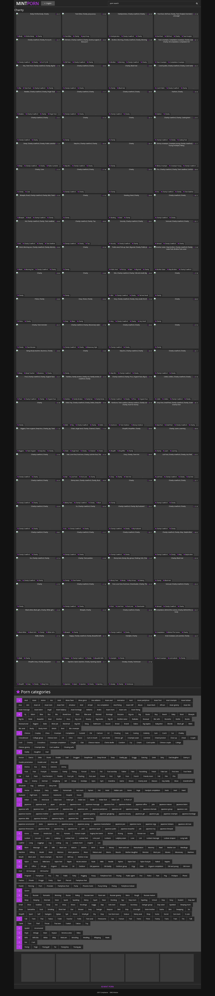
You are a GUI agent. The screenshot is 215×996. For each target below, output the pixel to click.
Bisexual (146, 719)
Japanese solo (83, 809)
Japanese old (116, 809)
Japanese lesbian (125, 804)
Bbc (56, 714)
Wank (107, 937)
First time (175, 771)
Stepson (110, 909)
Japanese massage (92, 804)
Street (75, 914)
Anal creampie (161, 658)
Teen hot (128, 477)
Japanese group (166, 809)
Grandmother (188, 781)
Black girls (32, 632)
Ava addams (95, 700)
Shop (148, 914)
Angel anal (75, 451)
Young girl (45, 947)
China (47, 733)
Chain (66, 451)
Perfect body (29, 36)
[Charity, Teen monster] (38, 336)
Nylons (120, 862)
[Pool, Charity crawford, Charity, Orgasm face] (38, 388)
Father (123, 771)
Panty (50, 880)
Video (79, 933)
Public (65, 876)
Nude (93, 862)
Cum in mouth (92, 738)
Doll (67, 757)
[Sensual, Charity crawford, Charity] (176, 232)
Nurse (35, 862)
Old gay (43, 866)
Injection (67, 684)
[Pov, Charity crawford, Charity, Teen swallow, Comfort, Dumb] (176, 180)
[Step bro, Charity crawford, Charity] (84, 154)
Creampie (57, 733)
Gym (101, 781)
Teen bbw (67, 36)
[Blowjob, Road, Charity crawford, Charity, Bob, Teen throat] (38, 206)
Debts (101, 425)
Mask (51, 852)
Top (88, 244)
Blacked (98, 714)
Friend (102, 776)
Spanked (172, 905)
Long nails (184, 838)
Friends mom (148, 776)
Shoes (73, 905)
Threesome (102, 919)
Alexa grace (82, 700)
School (154, 900)
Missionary (179, 852)
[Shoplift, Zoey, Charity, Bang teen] (38, 673)
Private (31, 880)
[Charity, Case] (38, 180)
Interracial (45, 800)
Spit (67, 914)
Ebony (44, 767)
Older (142, 866)
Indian (27, 800)
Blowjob (21, 218)
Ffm (174, 776)
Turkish (68, 923)
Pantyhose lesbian (127, 886)
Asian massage (24, 710)
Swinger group (147, 905)
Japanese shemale (149, 809)
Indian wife (115, 800)
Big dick (77, 724)
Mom (26, 847)
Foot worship (112, 771)
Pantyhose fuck (106, 876)
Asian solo (123, 710)
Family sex (89, 399)
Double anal (42, 762)
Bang (20, 373)
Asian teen (48, 705)
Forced (83, 771)
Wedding (86, 937)
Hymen (90, 790)
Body (20, 36)
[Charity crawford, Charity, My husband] (130, 517)
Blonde (170, 724)
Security (113, 244)
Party (74, 876)
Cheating (117, 733)
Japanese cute (182, 809)
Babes (135, 724)
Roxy (26, 895)
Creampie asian (133, 738)
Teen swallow (188, 192)
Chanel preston (160, 738)
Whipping (97, 937)
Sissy (171, 900)
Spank (66, 900)
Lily (67, 843)
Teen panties (76, 580)
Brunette (168, 719)
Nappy (66, 658)
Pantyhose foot (63, 886)
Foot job (70, 776)
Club (82, 742)
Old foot (169, 36)
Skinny (86, 900)
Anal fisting (117, 705)
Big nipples (147, 724)
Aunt (131, 700)
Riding (77, 895)
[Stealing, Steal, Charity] (130, 206)
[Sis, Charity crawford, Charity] (38, 569)
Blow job (55, 724)
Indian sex (81, 800)
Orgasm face (51, 399)
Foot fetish (187, 771)
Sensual (158, 244)
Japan (53, 804)
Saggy (94, 905)
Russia (68, 895)
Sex (56, 905)
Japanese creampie (170, 814)
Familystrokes (114, 36)
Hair (66, 477)
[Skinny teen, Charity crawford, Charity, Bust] (84, 491)
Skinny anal (138, 914)
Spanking (76, 900)
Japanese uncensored (26, 824)
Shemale (47, 900)
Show (21, 909)
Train (175, 919)
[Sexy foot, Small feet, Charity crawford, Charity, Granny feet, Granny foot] (176, 414)
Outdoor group (121, 866)
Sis (20, 580)
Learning (174, 451)
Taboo (50, 919)
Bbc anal (22, 728)
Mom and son (124, 847)
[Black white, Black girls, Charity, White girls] (38, 621)
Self (39, 914)
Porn (40, 886)
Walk (20, 658)
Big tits (21, 719)
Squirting (144, 900)
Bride (30, 719)
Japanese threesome (26, 829)
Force (93, 771)
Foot (112, 606)
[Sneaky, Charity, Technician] (130, 673)
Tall (26, 919)
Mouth (21, 857)
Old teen (67, 62)
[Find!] (196, 3)
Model (41, 852)
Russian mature (149, 895)
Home (129, 790)
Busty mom (43, 728)
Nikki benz (46, 862)
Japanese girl (140, 814)
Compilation (160, 632)
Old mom (186, 866)
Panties (21, 880)
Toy (86, 923)
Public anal (114, 269)
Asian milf (129, 705)
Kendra (130, 833)
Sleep (26, 900)
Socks (157, 914)
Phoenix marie (88, 886)
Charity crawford (128, 36)
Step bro (67, 166)
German (45, 781)
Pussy (93, 876)
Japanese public (110, 829)
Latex (48, 838)
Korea (27, 833)
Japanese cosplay (132, 809)
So (65, 529)
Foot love (83, 477)
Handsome (57, 795)
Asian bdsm (38, 710)
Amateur (72, 705)
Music (86, 852)
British (54, 728)
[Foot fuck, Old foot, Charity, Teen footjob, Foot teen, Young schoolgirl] (176, 25)
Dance (31, 757)
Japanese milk (73, 814)
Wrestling (75, 937)
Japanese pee (120, 824)
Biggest (21, 451)
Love (132, 838)
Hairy (46, 790)
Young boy (65, 947)
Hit (20, 244)
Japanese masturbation (102, 824)
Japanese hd (72, 829)
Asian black (151, 705)
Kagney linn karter (96, 833)
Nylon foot (132, 862)
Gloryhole (22, 786)
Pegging (84, 876)
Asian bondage (76, 710)
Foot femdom (47, 776)
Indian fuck (103, 800)
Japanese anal (41, 804)
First (111, 776)
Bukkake (135, 719)
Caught (73, 742)
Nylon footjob (145, 862)
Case (28, 192)
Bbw (41, 714)
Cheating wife (69, 747)
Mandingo (184, 847)
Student (180, 900)
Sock (41, 909)
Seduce (126, 914)
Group (74, 781)
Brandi (126, 724)
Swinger (99, 909)
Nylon (27, 862)
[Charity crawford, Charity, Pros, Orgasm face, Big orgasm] (130, 388)
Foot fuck (159, 36)
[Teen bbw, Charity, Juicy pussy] (84, 25)
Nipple (69, 862)
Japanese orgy (151, 824)
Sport (31, 914)
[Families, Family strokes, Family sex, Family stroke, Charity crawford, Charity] (84, 388)
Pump (76, 886)
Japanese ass (52, 824)
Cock (20, 742)
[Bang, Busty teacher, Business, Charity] (38, 362)
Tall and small (143, 295)
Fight (119, 776)
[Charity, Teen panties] (84, 569)
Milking (32, 852)
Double (58, 757)
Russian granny (115, 895)
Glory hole (53, 786)
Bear (50, 719)
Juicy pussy (85, 36)
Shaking (141, 580)
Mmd (93, 847)
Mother (84, 847)
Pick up (123, 269)
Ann (27, 705)
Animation (121, 700)
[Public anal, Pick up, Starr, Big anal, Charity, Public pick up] (130, 258)
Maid (160, 847)
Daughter (37, 752)
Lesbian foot (69, 838)
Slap (102, 905)
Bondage (109, 714)
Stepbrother (189, 554)
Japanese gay (154, 814)
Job (140, 829)
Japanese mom (75, 804)
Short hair (62, 909)
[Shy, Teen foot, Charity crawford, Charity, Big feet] (38, 77)
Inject (75, 684)
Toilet (60, 919)
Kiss (57, 833)
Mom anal (32, 857)
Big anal (138, 269)
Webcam (64, 937)
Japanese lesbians (167, 824)
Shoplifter (122, 451)
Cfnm (71, 738)
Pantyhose (40, 876)
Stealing (113, 218)
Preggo (41, 880)
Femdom (54, 771)
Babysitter (159, 724)
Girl (65, 781)
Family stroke (100, 399)
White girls (51, 632)
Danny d (186, 757)
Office (34, 866)
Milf (45, 847)
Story (64, 905)
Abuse (140, 705)
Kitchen (110, 833)
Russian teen (89, 895)
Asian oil (37, 705)
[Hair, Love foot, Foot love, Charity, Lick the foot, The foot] (84, 465)
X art (33, 942)
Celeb (158, 399)
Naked (157, 862)
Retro (128, 895)
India (35, 800)
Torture (121, 919)
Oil (73, 866)
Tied (130, 919)
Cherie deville (109, 742)
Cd (108, 733)
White (45, 937)
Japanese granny (89, 814)
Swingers (48, 914)
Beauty (88, 719)
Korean (36, 833)
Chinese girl (119, 738)
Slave (104, 900)
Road (29, 218)
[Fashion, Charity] (176, 103)
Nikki (101, 862)
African (162, 705)
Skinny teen (68, 503)
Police (21, 321)
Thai (41, 919)
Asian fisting (135, 710)
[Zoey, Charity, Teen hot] (130, 465)
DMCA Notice (114, 992)
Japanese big (58, 829)
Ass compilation (103, 705)
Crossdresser (23, 738)
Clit (63, 738)
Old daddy (107, 866)
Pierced (68, 880)
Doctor (21, 757)
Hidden (55, 790)
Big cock (78, 719)
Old (26, 866)
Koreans (67, 833)
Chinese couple (165, 742)
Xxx (26, 942)
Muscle (118, 852)
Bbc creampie (74, 728)
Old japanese (94, 866)
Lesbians (107, 838)
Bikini (190, 724)
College (178, 742)
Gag (31, 786)
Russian (35, 895)
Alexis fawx (70, 700)
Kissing (120, 833)
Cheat (184, 738)
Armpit (90, 705)
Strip (126, 909)
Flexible (60, 776)
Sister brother (150, 909)
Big (139, 714)
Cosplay (38, 733)
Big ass (131, 714)
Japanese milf (53, 809)
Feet (34, 771)
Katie (152, 833)
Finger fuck (53, 114)
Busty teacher (30, 373)
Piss (49, 876)
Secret (166, 914)
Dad (46, 752)
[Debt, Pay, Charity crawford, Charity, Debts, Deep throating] (84, 414)
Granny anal (142, 781)
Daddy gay (123, 757)
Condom (122, 742)
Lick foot (159, 477)
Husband (22, 795)
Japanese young (83, 824)
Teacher (69, 919)
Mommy (151, 847)
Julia (153, 804)
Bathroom (97, 724)
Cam (156, 733)
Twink (21, 923)
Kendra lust (48, 833)
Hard (175, 790)
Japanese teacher (25, 814)
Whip (54, 937)
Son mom (176, 914)
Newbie (21, 114)
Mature (73, 847)
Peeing (114, 886)
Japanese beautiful (127, 829)
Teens (139, 919)
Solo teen (111, 905)
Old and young (173, 866)
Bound (107, 724)
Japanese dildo (24, 818)
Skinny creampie (161, 166)
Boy (156, 714)
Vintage (36, 933)
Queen (27, 891)
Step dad (191, 900)
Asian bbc (187, 705)
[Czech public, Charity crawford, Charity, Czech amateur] (176, 77)
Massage (36, 847)
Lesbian (27, 838)
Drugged (76, 757)
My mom (59, 857)
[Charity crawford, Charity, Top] (84, 232)
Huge (138, 790)
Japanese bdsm (181, 804)
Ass (51, 700)
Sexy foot (159, 425)
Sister (57, 900)
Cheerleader (140, 606)
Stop (102, 914)
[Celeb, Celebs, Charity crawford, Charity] (176, 388)
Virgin (26, 933)
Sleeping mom (185, 905)
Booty (123, 580)
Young (27, 947)
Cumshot (147, 738)
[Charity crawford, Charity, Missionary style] (84, 336)
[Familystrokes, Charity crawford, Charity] (130, 25)
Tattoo (78, 923)
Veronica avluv (66, 933)
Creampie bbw (39, 747)
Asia (20, 705)
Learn (166, 451)
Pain (157, 876)
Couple (193, 738)
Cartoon (100, 733)
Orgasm (54, 866)
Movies (167, 852)
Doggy (134, 757)
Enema (27, 767)
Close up (174, 738)
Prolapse (174, 876)
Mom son (63, 847)
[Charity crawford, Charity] (84, 77)
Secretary (133, 905)
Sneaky (112, 684)
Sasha (161, 909)
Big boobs (99, 719)
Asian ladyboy (61, 710)
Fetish (154, 771)
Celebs (165, 399)
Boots (147, 714)
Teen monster (31, 347)
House (79, 795)
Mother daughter (131, 852)
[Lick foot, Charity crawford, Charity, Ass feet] (176, 465)
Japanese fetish (43, 829)
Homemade (67, 790)
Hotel (107, 790)
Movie (102, 847)
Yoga (36, 947)
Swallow (39, 905)
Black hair (121, 88)
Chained (92, 451)
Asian (34, 700)
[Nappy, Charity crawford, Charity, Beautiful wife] (84, 647)
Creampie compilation (58, 742)
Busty (32, 728)
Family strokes (78, 399)
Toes (29, 923)
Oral (20, 871)
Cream (139, 742)
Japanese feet (73, 818)
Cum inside (106, 738)
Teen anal (89, 919)
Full (159, 776)
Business (41, 373)
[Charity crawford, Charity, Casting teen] (176, 128)
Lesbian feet (83, 838)
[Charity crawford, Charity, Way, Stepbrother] (176, 543)
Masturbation (138, 847)
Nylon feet (58, 862)
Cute (126, 733)
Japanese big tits (58, 818)
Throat (46, 923)
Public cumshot (53, 166)
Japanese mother (42, 814)
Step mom (132, 900)
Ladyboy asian (121, 838)
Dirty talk (54, 762)
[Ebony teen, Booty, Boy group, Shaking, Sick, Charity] (130, 569)
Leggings (40, 843)
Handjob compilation (152, 790)
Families (67, 399)
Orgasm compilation (155, 866)
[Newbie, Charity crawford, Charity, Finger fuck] (38, 103)
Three (148, 919)
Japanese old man (184, 824)
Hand (183, 790)
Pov (157, 192)
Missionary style (92, 347)
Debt (66, 425)
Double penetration (26, 762)
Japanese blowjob (166, 829)
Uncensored (38, 928)
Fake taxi (164, 771)
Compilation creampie (177, 62)
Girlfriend (41, 786)
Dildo (40, 757)
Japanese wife (24, 809)
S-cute (187, 914)
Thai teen (57, 923)
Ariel (81, 705)
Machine (22, 852)
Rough (136, 895)
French (136, 776)
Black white (22, 632)
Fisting (74, 771)
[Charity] (84, 128)
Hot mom (79, 790)
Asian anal (109, 700)
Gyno (93, 781)
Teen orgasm (31, 451)
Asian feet (60, 705)
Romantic (46, 895)
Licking (58, 843)
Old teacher (44, 871)
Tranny (157, 919)
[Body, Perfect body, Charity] (38, 25)
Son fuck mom (114, 914)
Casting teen (183, 140)
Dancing (144, 757)
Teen (33, 919)
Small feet (169, 425)
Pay (72, 425)
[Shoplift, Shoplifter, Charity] (130, 439)
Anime (43, 700)
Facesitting (143, 771)
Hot (99, 790)
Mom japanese (73, 852)
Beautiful (40, 719)
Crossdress (41, 742)
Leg (50, 843)
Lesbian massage (152, 838)
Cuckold (82, 733)
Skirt (118, 909)
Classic (79, 738)
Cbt (91, 733)
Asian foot (158, 700)
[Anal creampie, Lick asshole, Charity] (176, 647)
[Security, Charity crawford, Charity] (130, 232)
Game (122, 781)
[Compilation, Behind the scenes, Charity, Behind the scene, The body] (176, 621)
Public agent (130, 876)
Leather (21, 843)
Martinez (191, 852)
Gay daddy (166, 781)
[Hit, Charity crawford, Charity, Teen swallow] (38, 232)
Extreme (54, 767)
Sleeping (36, 900)
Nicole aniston (81, 862)
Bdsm (33, 714)
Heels (167, 790)
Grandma (111, 781)
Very (112, 321)
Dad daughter (174, 757)
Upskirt (27, 928)
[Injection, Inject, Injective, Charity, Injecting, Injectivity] (84, 673)
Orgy (133, 866)
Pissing (118, 876)
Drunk (48, 757)
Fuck (27, 776)
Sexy (90, 909)
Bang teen (45, 684)
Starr (130, 269)
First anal (92, 776)
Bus (49, 714)
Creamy (30, 742)
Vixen (45, 933)
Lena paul (96, 838)
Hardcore (113, 425)
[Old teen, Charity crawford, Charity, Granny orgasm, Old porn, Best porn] (84, 51)
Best (62, 728)
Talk (190, 919)
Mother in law (83, 857)
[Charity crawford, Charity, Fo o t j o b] (38, 51)
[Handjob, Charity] (130, 647)
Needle (110, 862)
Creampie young (175, 166)
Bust (99, 503)
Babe (45, 724)
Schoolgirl (136, 909)
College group (38, 738)
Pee (57, 876)
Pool (20, 399)
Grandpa (84, 781)
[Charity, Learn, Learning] (176, 439)
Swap (48, 905)
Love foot (74, 477)
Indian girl (69, 800)
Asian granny (174, 705)
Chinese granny (24, 747)
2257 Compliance (102, 992)
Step (163, 900)
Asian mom (110, 710)
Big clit (110, 719)
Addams (89, 710)
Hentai (27, 790)
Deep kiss (42, 451)
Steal (120, 218)
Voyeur (54, 933)
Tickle (79, 919)
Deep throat (101, 757)
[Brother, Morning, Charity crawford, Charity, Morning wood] (130, 51)
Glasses (154, 781)
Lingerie (90, 843)
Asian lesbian (186, 700)
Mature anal (97, 852)
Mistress (60, 852)
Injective (83, 684)
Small (21, 905)
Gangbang (56, 781)
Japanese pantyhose (100, 809)
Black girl (180, 724)
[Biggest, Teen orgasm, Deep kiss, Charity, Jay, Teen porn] (38, 439)
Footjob (43, 771)
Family (64, 771)
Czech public (160, 88)
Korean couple (80, 833)
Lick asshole (173, 658)
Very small (142, 321)
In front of (128, 800)
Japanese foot (109, 804)
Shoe (29, 905)
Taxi (112, 919)
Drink (154, 757)
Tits (183, 919)
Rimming (58, 895)
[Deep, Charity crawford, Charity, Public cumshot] (38, 154)
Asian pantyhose (143, 700)
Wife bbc (35, 937)
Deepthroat (88, 757)
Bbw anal (87, 714)
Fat (20, 776)
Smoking (51, 909)
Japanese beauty (125, 814)
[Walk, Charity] (38, 647)
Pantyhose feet (81, 880)
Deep (20, 166)
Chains (100, 451)
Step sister (161, 905)
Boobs (187, 719)
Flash (36, 776)
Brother (113, 62)
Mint (27, 3)
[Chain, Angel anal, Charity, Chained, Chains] (84, 439)
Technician (129, 684)
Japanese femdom (40, 818)
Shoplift (113, 451)
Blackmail (66, 724)
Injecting (99, 684)
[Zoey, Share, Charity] (84, 310)
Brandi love (67, 714)
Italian (92, 800)
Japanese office (141, 804)
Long (31, 843)
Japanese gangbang (107, 814)
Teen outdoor (124, 425)
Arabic (99, 710)
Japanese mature (165, 804)
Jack (83, 829)
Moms (108, 852)
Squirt (95, 900)
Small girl (85, 914)
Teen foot (27, 88)
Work (20, 269)
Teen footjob (187, 36)
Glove (176, 781)
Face (127, 776)
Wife (26, 937)
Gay (26, 781)
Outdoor (82, 866)
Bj (25, 714)
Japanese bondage (189, 814)
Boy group (132, 580)
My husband (137, 529)
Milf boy (70, 857)
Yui (55, 947)
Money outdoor (138, 425)
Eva (35, 767)
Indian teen (58, 800)
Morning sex (29, 269)
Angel (49, 710)
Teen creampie (161, 62)
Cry (131, 742)
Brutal (117, 724)
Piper (59, 880)
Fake (132, 771)
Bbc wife (157, 719)
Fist (101, 771)
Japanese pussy (67, 824)
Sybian (58, 914)
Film (166, 776)
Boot (182, 714)
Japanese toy (150, 829)
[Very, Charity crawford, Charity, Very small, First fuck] (130, 310)
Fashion (159, 114)
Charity (39, 36)
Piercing (31, 886)
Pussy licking (102, 886)
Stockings (83, 905)
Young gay (77, 947)
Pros (134, 399)
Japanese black (58, 814)
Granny (34, 781)
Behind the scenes (174, 632)
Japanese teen (38, 809)
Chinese (27, 733)
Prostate (50, 886)
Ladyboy (57, 838)
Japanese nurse (135, 824)
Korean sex (141, 833)
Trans (166, 919)
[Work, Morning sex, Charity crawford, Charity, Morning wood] (38, 258)
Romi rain (101, 895)
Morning (121, 62)
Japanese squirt (94, 829)
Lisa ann (38, 838)
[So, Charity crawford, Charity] (84, 517)
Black (78, 714)
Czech (164, 733)
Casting (136, 733)
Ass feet (190, 477)
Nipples (167, 862)
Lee (99, 843)
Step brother (173, 269)
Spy (122, 900)
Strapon (123, 905)
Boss (68, 719)
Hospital (69, 795)
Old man (64, 866)
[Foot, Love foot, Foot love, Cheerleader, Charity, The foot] (130, 595)
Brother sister (160, 269)
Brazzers (120, 714)
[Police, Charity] (38, 310)
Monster (145, 852)
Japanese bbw (68, 809)
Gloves (131, 781)
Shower (81, 909)
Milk (53, 847)
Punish (21, 886)
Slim (111, 295)
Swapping (179, 909)
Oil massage (30, 871)
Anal (26, 700)
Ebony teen (114, 580)
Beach (164, 714)
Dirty (162, 757)
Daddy (27, 752)
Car (172, 733)
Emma (63, 767)
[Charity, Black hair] (130, 77)
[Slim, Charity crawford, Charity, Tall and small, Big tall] (130, 284)
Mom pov (156, 852)
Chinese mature (94, 742)
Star (71, 909)
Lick (140, 838)
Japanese (28, 804)
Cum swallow (54, 747)
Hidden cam (118, 790)
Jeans (41, 824)
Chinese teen (52, 738)
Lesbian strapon (169, 838)
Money (111, 847)
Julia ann (62, 804)
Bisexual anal (23, 724)
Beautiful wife (99, 658)
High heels (33, 795)
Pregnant (28, 876)
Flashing (81, 776)
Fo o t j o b (44, 62)
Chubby (181, 733)
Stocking (114, 900)
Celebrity (146, 733)
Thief (38, 923)
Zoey (66, 321)
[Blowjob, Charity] (84, 621)
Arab (59, 700)
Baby (173, 714)
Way (180, 554)
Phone (185, 876)
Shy (20, 88)
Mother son (171, 847)
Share (73, 321)
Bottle (178, 719)
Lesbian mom (78, 843)
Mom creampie (45, 857)
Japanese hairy (88, 818)
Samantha (31, 909)
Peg (165, 876)
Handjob (113, 658)
